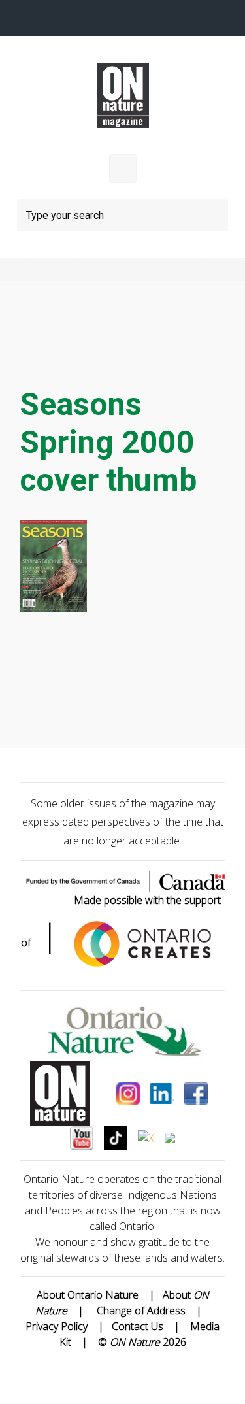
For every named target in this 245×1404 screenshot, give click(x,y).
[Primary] (123, 168)
